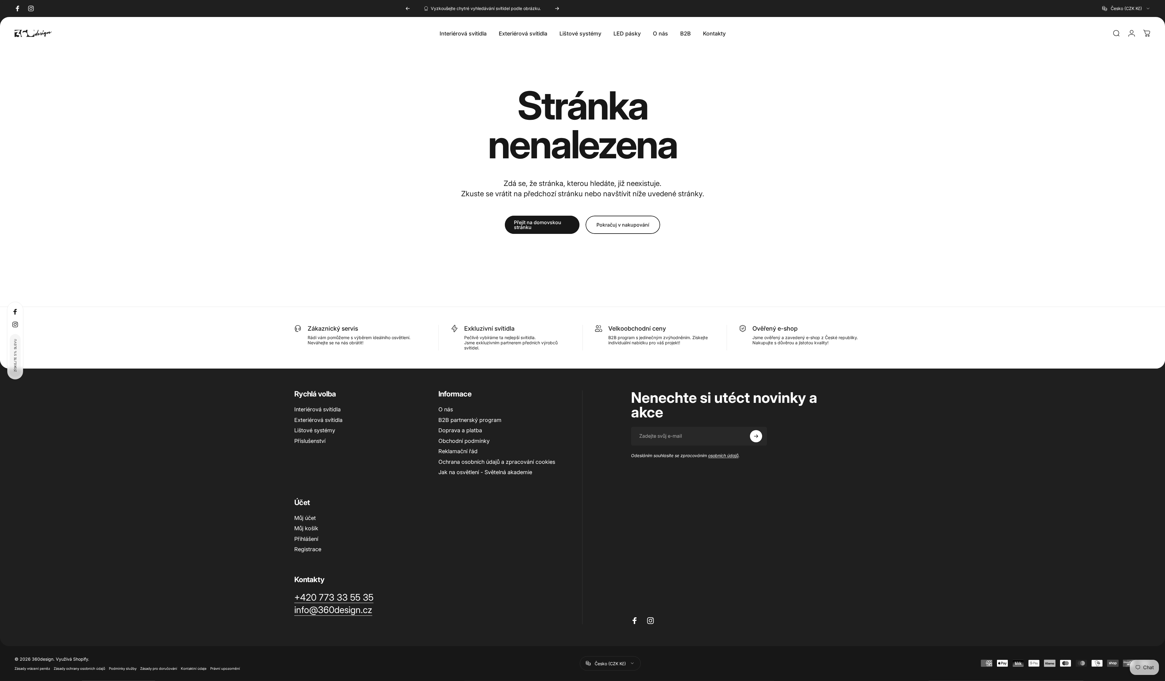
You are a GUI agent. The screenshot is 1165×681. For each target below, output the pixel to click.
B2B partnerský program (469, 420)
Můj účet (305, 518)
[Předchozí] (407, 8)
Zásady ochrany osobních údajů (79, 668)
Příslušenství (310, 441)
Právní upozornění (225, 668)
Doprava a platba (460, 430)
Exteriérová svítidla (318, 420)
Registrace (307, 549)
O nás (445, 409)
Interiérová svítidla (317, 409)
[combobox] (1126, 8)
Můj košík (306, 528)
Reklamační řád (458, 451)
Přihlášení (306, 539)
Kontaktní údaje (194, 668)
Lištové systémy (314, 430)
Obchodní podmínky (464, 441)
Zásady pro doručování (158, 668)
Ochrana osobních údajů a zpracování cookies (496, 462)
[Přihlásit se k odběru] (756, 436)
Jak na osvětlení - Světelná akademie (485, 472)
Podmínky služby (123, 668)
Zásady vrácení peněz (32, 668)
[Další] (557, 8)
